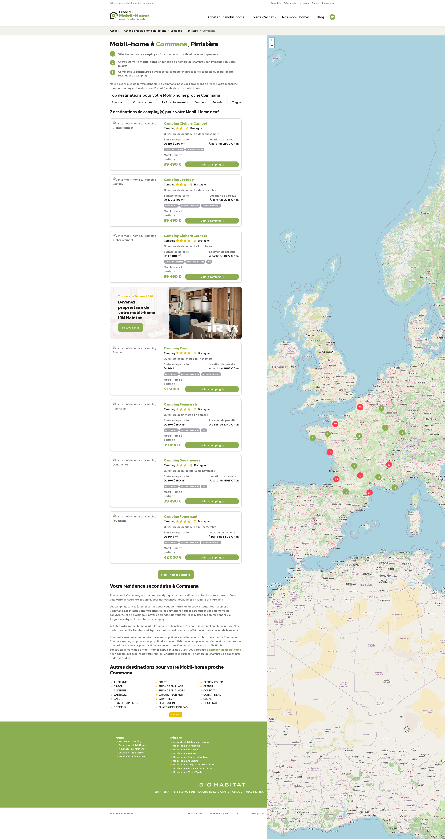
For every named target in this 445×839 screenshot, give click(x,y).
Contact (315, 3)
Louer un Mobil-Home (131, 753)
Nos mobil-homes (296, 17)
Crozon (199, 102)
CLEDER (208, 686)
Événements (290, 3)
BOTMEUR (120, 707)
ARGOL (118, 686)
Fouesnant (117, 102)
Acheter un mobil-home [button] (225, 17)
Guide (120, 737)
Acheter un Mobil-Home (132, 745)
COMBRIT (209, 690)
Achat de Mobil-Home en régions (145, 31)
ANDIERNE (120, 682)
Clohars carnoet (143, 102)
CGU (239, 813)
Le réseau (304, 3)
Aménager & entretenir (131, 749)
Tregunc (237, 102)
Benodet (217, 102)
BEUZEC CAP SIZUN (126, 703)
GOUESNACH (211, 703)
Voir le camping (211, 164)
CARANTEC (165, 699)
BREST (163, 682)
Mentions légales (219, 813)
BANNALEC (121, 694)
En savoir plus (130, 327)
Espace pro (328, 3)
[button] (357, 434)
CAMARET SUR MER (171, 694)
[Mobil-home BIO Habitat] (223, 784)
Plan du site (195, 813)
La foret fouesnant (174, 102)
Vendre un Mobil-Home (132, 756)
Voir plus (176, 714)
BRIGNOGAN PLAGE (171, 686)
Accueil (114, 31)
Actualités (276, 3)
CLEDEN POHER (213, 682)
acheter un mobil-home (225, 649)
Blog (320, 17)
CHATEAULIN (167, 703)
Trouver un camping (130, 741)
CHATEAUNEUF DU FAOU (174, 707)
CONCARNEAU (212, 694)
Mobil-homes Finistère (175, 575)
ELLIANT (208, 699)
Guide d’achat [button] (263, 17)
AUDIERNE (120, 690)
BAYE (117, 699)
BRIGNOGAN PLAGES (172, 690)
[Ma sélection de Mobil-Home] (332, 17)
